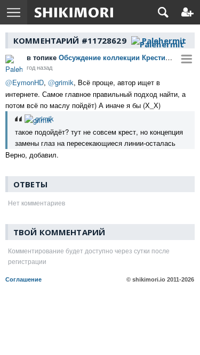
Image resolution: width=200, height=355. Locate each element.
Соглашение (23, 279)
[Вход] (187, 12)
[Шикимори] (74, 12)
